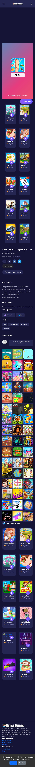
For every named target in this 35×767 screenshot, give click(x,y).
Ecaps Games (6, 743)
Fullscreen (27, 101)
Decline (21, 763)
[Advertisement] (17, 25)
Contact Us (6, 749)
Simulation (10, 315)
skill (5, 324)
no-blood (24, 324)
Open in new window (14, 272)
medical (6, 329)
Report (9, 266)
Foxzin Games (6, 741)
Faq (3, 751)
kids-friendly (14, 324)
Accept (13, 763)
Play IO (4, 744)
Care (21, 315)
